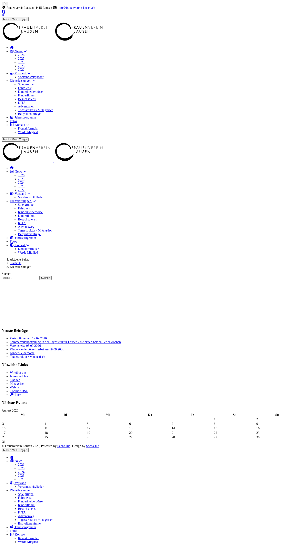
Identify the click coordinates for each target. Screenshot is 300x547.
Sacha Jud (63, 446)
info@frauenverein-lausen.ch (76, 7)
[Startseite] (12, 47)
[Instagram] (4, 15)
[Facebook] (4, 11)
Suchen (6, 273)
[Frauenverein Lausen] (54, 40)
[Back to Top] (5, 4)
